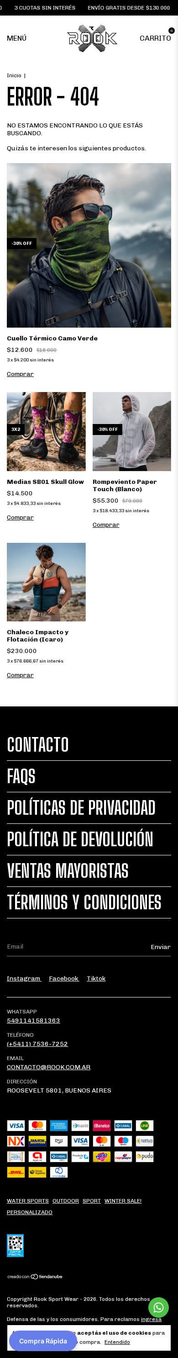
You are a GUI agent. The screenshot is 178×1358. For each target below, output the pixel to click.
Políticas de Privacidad (81, 808)
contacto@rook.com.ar (48, 1067)
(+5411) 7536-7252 (37, 1044)
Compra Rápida (43, 1341)
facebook (64, 978)
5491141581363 (33, 1020)
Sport (92, 1201)
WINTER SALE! (123, 1201)
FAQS (21, 776)
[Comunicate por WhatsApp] (158, 1307)
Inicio (14, 75)
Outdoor (65, 1201)
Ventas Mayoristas (68, 871)
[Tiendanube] (35, 1278)
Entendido (117, 1342)
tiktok (96, 978)
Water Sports (28, 1201)
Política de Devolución (80, 839)
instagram (24, 978)
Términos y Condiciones (84, 902)
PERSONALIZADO (29, 1212)
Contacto (38, 745)
